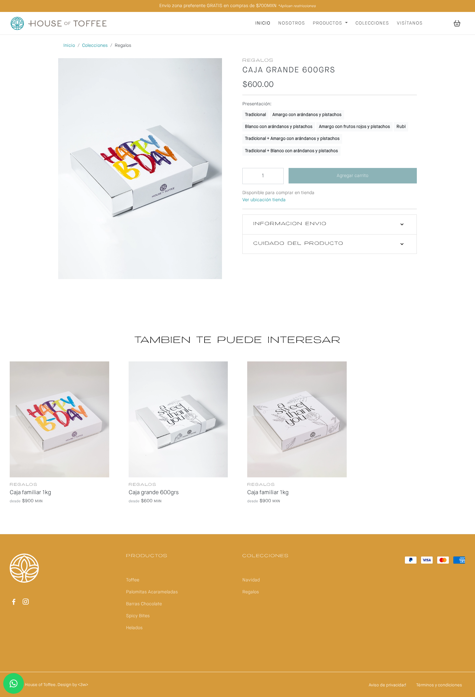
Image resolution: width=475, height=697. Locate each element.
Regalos (250, 592)
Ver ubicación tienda (264, 200)
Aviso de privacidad (387, 685)
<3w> (83, 685)
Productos (328, 23)
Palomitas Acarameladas (152, 592)
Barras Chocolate (144, 604)
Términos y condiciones (439, 685)
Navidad (251, 580)
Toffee (132, 580)
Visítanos (410, 23)
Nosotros (291, 23)
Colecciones (372, 23)
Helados (134, 628)
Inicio (262, 23)
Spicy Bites (138, 616)
